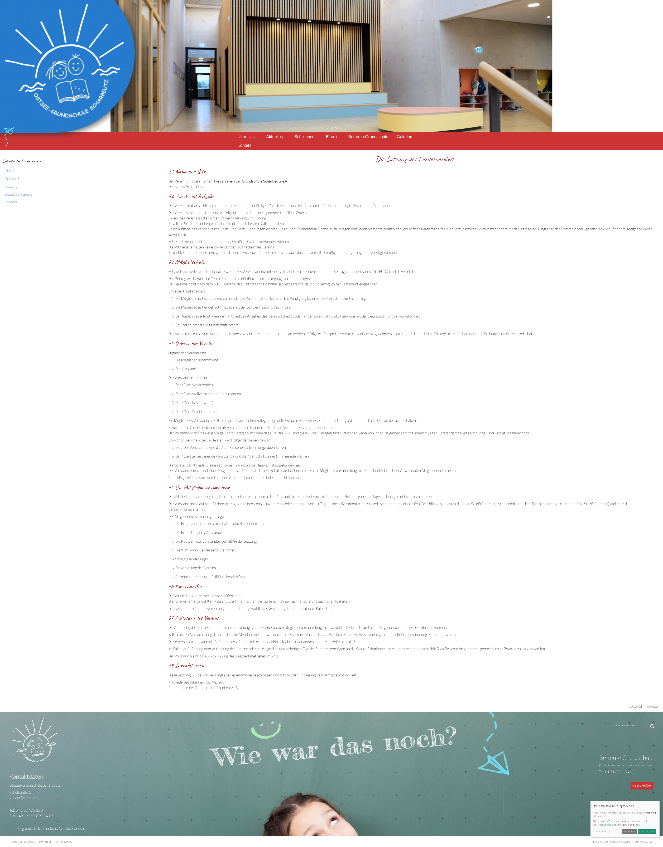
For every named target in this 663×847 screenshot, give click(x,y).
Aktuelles (275, 136)
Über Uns (246, 136)
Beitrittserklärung (18, 194)
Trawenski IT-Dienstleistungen (637, 842)
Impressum (607, 824)
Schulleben (305, 136)
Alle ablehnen (629, 831)
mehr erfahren (642, 785)
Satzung (11, 186)
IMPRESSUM (45, 842)
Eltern (332, 136)
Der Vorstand (15, 178)
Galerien (404, 136)
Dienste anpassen (601, 831)
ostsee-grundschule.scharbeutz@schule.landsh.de (48, 828)
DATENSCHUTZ (64, 842)
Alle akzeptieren (647, 831)
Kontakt (244, 145)
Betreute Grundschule (368, 136)
